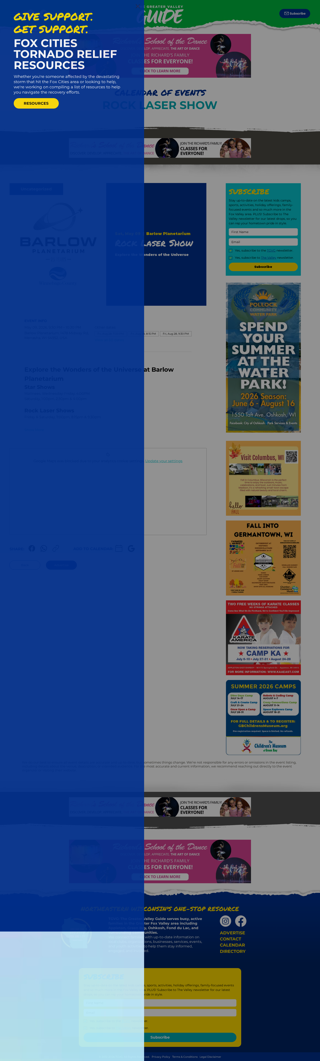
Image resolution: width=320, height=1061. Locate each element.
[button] (138, 6)
